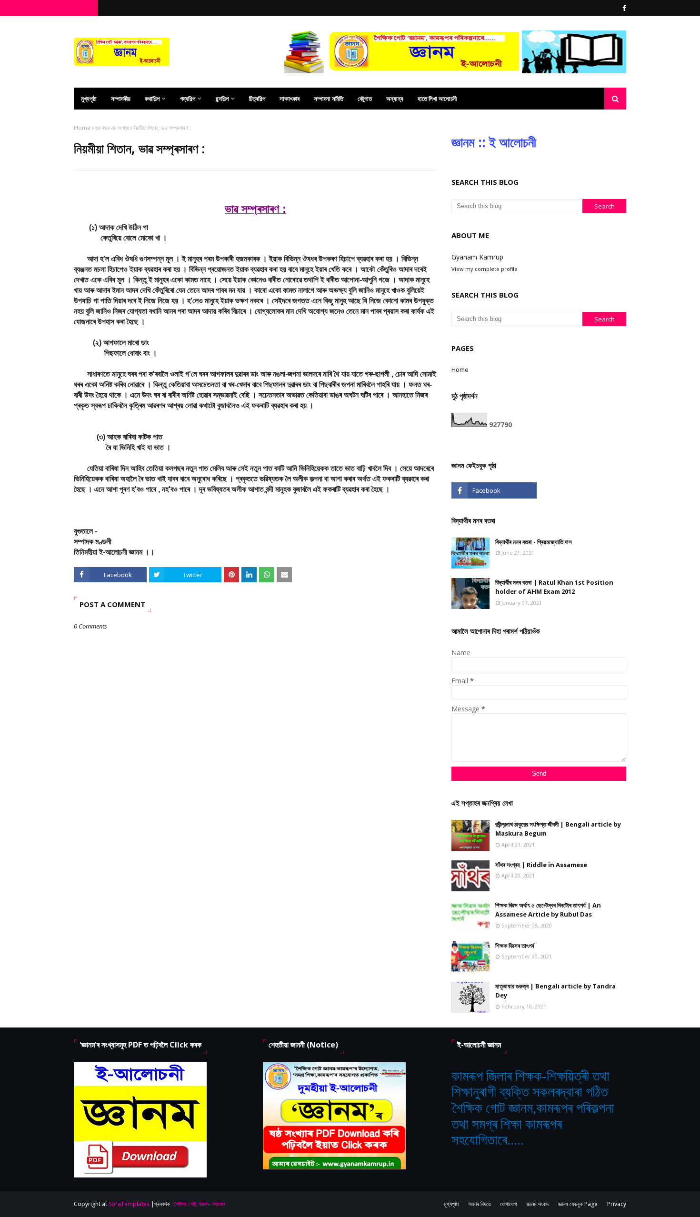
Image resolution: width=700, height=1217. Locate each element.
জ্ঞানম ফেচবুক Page (578, 1204)
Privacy (616, 1204)
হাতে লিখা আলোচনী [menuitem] (437, 98)
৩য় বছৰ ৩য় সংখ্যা (112, 128)
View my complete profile (484, 268)
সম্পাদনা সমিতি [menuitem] (328, 98)
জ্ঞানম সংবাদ (538, 1204)
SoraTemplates (129, 1204)
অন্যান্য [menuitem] (394, 98)
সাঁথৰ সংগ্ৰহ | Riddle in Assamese (541, 864)
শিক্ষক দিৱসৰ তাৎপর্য (514, 945)
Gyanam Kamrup (477, 256)
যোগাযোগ (508, 1204)
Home (82, 128)
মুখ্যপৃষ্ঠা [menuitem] (89, 98)
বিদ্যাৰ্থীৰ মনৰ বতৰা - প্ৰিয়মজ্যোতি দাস (533, 542)
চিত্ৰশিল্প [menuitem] (257, 98)
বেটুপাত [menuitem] (365, 98)
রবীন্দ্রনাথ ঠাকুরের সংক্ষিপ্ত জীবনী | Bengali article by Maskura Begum (558, 829)
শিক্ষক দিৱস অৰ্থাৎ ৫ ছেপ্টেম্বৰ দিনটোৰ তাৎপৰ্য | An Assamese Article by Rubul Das (548, 910)
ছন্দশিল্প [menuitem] (222, 98)
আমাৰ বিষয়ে (479, 1204)
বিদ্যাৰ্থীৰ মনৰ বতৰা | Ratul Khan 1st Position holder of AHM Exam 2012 (554, 587)
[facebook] (623, 8)
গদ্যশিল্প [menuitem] (187, 98)
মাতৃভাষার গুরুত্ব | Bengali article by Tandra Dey (555, 991)
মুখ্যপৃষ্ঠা (451, 1204)
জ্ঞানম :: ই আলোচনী (493, 142)
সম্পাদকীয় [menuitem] (120, 98)
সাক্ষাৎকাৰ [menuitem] (290, 98)
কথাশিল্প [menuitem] (152, 98)
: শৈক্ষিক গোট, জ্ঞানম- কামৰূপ (198, 1204)
